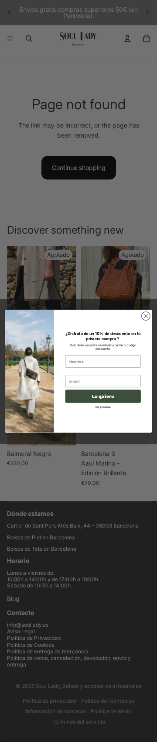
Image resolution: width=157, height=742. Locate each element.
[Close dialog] (146, 315)
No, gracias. (103, 407)
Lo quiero (103, 396)
